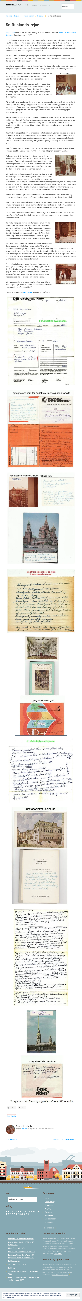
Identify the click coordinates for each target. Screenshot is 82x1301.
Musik (47, 1198)
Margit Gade (10, 33)
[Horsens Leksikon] (13, 5)
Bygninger (49, 1209)
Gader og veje (50, 1202)
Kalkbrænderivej (14, 1261)
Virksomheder (50, 1219)
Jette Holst (29, 1126)
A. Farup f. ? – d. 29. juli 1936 (63, 1139)
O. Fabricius (12, 1139)
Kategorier (34, 5)
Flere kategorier (49, 1228)
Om (49, 5)
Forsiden (27, 5)
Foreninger (49, 1222)
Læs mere (59, 1254)
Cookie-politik (10, 1297)
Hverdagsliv (11, 1116)
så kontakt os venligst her (61, 1275)
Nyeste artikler (43, 5)
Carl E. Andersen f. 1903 (17, 1265)
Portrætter (49, 1215)
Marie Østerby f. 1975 (16, 1248)
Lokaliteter (49, 1205)
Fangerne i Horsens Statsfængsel (21, 1239)
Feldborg (11, 1268)
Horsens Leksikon (12, 16)
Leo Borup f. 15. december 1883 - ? (21, 1252)
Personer (40, 16)
